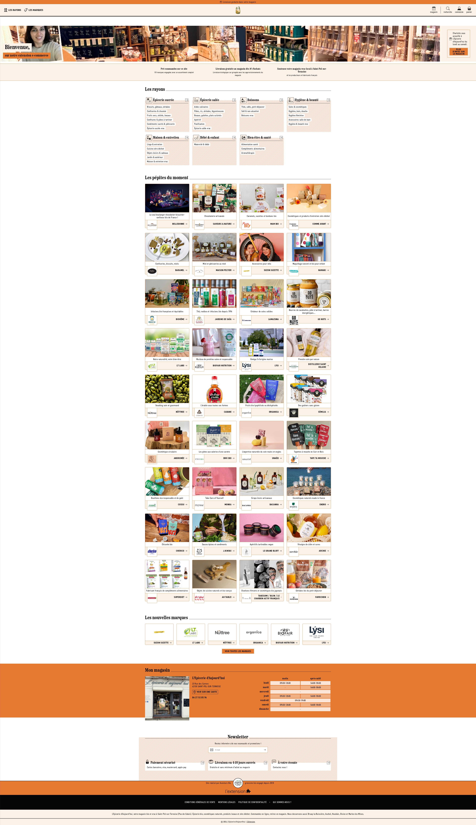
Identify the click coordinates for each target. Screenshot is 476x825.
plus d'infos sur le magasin (459, 51)
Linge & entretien (154, 144)
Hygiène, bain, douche (298, 111)
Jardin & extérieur (155, 157)
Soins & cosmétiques (298, 106)
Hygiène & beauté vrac (298, 123)
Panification (199, 123)
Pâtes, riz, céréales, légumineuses (209, 111)
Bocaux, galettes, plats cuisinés (208, 115)
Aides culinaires (201, 106)
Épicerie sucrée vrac (155, 128)
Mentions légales (226, 802)
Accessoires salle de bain (300, 119)
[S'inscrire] (263, 749)
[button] (448, 10)
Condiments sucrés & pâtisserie (161, 123)
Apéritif (197, 119)
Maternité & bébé (201, 144)
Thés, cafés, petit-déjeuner (253, 106)
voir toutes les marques (238, 651)
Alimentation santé (249, 144)
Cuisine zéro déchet (155, 148)
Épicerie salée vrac (202, 128)
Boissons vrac (247, 115)
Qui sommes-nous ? (282, 802)
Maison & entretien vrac (157, 161)
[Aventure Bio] (238, 783)
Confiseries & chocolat (156, 111)
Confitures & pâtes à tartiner (159, 119)
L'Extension (251, 821)
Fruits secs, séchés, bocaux (159, 115)
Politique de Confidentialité (252, 802)
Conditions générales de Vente (200, 802)
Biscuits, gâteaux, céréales (158, 106)
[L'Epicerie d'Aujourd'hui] (238, 10)
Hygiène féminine (296, 115)
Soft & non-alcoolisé (250, 111)
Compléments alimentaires (253, 148)
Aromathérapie (247, 152)
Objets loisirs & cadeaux (157, 152)
